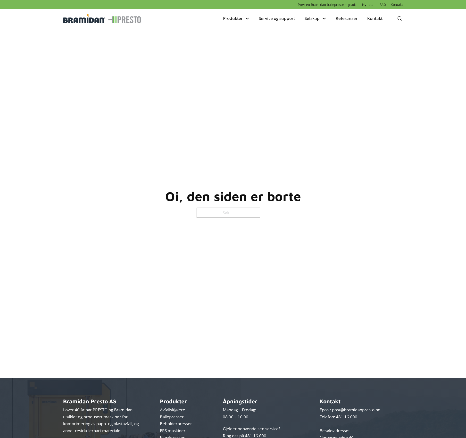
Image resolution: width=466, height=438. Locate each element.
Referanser (347, 18)
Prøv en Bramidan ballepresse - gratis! (328, 4)
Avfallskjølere (172, 410)
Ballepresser (172, 417)
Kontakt (397, 4)
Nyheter (368, 4)
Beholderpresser (176, 423)
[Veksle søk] (400, 19)
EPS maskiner (172, 430)
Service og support (277, 18)
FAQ (383, 4)
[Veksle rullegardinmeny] (247, 18)
